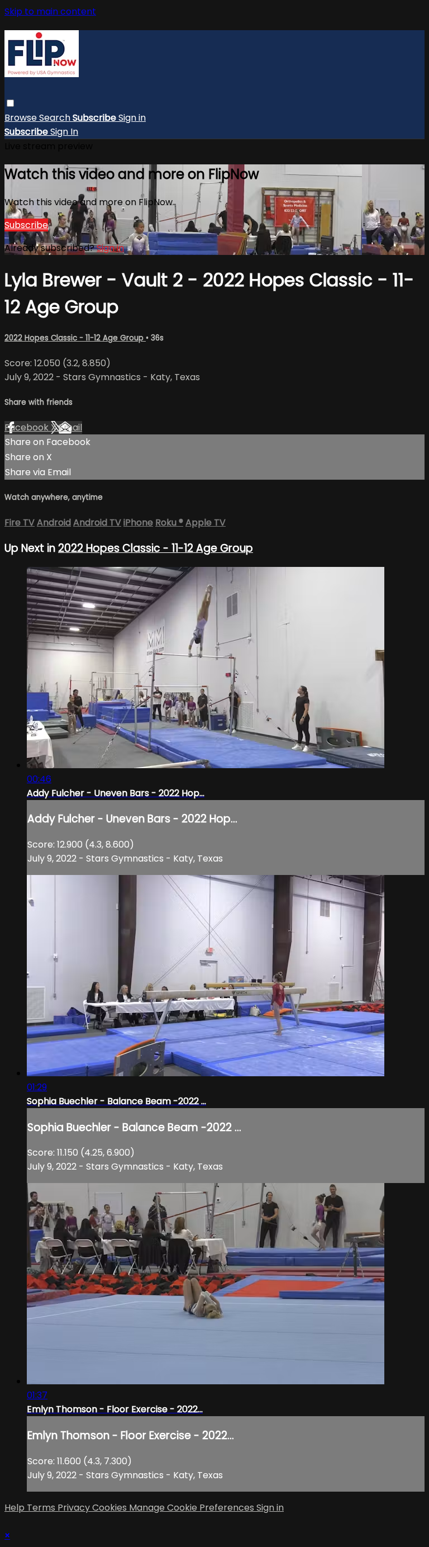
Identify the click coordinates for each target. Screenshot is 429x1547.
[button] (10, 103)
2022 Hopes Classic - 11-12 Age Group (75, 338)
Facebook (27, 427)
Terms (42, 1507)
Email (70, 427)
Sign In (64, 131)
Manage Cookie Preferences (192, 1507)
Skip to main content (50, 11)
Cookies (110, 1507)
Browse (21, 117)
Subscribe (26, 225)
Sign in (132, 117)
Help (15, 1507)
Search (56, 117)
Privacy (75, 1507)
